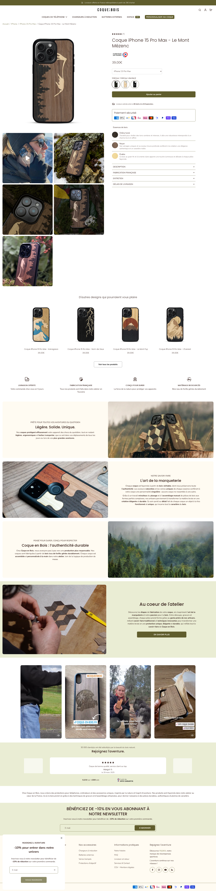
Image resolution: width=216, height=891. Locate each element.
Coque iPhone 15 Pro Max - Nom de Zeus (86, 349)
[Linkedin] (172, 870)
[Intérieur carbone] (135, 84)
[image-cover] (28, 158)
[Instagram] (159, 870)
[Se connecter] (205, 9)
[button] (154, 94)
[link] (34, 880)
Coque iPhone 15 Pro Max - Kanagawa (41, 349)
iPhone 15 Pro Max (28, 24)
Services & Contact (122, 863)
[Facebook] (152, 870)
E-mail (67, 828)
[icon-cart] (211, 9)
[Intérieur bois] (125, 84)
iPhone (14, 24)
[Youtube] (165, 870)
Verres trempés (85, 859)
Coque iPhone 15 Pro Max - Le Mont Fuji (130, 349)
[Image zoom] (53, 81)
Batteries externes (86, 855)
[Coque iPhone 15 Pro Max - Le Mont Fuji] (130, 324)
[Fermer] (61, 837)
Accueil (5, 24)
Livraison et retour (121, 859)
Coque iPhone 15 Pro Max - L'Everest (175, 349)
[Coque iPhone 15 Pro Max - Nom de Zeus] (85, 324)
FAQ (116, 855)
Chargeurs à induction (88, 850)
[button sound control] (103, 651)
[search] (199, 9)
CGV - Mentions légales (124, 867)
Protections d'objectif (87, 863)
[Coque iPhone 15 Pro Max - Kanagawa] (41, 324)
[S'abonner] (55, 870)
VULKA (162, 850)
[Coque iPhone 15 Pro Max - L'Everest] (175, 324)
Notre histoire (119, 850)
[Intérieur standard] (116, 84)
